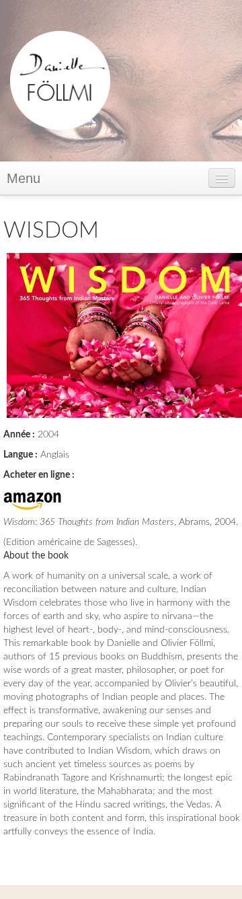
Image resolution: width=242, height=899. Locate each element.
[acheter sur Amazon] (32, 498)
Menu (23, 178)
